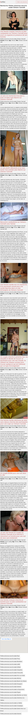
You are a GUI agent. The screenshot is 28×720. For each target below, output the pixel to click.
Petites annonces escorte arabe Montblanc (11, 661)
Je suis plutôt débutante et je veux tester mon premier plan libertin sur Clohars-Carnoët (12, 169)
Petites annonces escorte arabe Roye (10, 656)
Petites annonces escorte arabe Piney (10, 658)
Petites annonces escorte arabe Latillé (10, 664)
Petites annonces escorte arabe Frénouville (11, 672)
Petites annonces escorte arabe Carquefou (11, 670)
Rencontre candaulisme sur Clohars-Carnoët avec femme (13, 223)
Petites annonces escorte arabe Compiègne (11, 705)
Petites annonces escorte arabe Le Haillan (11, 703)
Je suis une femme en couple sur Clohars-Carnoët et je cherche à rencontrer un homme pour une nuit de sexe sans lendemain (13, 535)
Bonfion (2, 2)
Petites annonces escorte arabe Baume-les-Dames (13, 681)
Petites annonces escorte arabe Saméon (10, 686)
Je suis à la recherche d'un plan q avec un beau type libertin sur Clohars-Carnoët (12, 97)
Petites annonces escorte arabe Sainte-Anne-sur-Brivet (13, 710)
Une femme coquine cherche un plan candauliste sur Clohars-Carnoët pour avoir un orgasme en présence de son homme (13, 34)
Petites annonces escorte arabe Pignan (10, 692)
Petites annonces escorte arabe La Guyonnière (12, 689)
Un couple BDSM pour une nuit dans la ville (13, 474)
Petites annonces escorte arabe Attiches (10, 678)
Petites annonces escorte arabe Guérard (10, 713)
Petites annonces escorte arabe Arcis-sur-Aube (12, 675)
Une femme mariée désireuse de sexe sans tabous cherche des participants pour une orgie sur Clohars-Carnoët (13, 422)
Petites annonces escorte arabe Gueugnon (11, 684)
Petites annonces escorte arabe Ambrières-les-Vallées (12, 699)
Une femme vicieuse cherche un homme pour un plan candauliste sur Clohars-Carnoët (13, 601)
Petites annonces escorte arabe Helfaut (10, 667)
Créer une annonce (22, 2)
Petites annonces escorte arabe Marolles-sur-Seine (13, 695)
